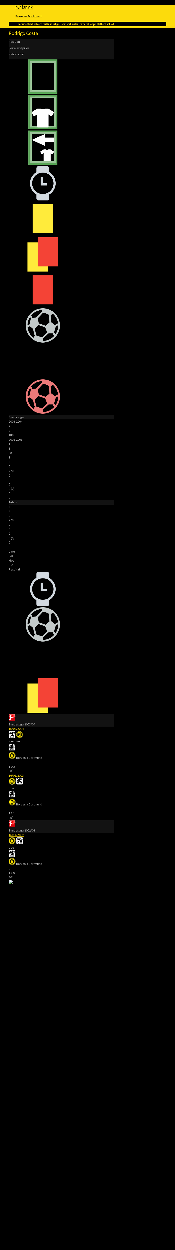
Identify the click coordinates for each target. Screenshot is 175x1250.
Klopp (91, 23)
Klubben (31, 23)
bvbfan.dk (24, 7)
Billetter (100, 23)
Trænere (83, 23)
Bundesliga (52, 23)
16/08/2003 (16, 775)
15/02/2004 (16, 729)
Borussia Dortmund (28, 16)
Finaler (74, 23)
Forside (22, 23)
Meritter (41, 23)
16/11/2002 (16, 835)
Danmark (64, 23)
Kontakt (109, 23)
